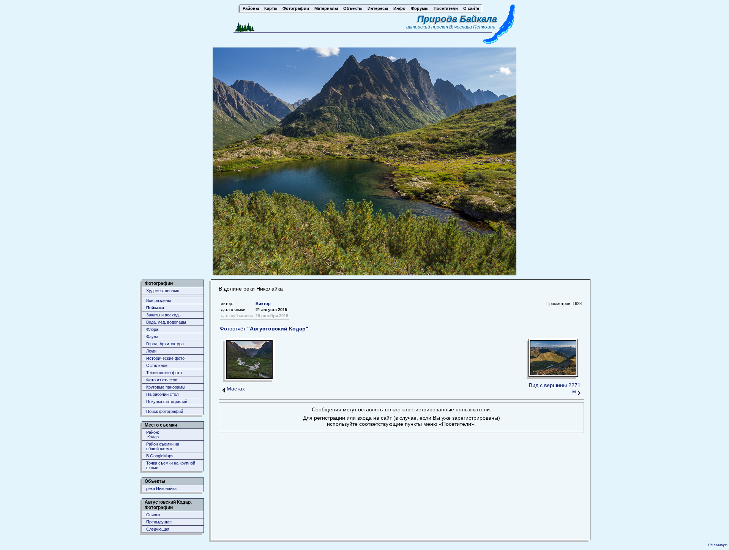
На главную (717, 545)
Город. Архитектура (165, 343)
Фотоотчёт (264, 329)
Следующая (157, 529)
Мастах (236, 389)
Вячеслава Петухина (472, 27)
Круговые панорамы (165, 387)
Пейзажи (155, 307)
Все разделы (158, 300)
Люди (151, 351)
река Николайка (161, 488)
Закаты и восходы (163, 315)
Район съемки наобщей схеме (162, 446)
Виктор (263, 303)
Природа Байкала (457, 19)
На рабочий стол (162, 394)
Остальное (156, 365)
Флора (152, 329)
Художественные (162, 290)
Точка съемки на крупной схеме (170, 465)
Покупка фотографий (166, 401)
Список (153, 514)
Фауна (152, 336)
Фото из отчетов (161, 380)
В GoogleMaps (160, 456)
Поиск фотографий (164, 411)
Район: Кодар (152, 434)
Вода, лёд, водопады (166, 322)
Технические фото (164, 372)
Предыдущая (159, 522)
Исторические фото (165, 358)
